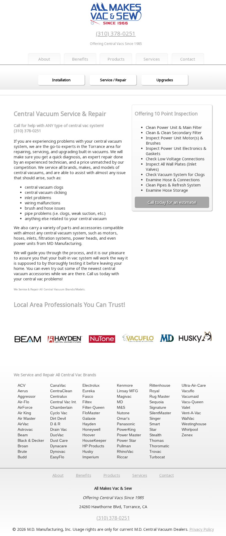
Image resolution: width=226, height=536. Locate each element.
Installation (61, 79)
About (44, 59)
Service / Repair (113, 79)
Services (152, 59)
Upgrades (165, 79)
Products (116, 59)
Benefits (80, 59)
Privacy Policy (201, 529)
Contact (187, 59)
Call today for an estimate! (172, 202)
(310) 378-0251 (116, 33)
